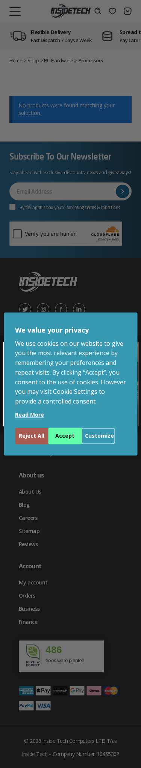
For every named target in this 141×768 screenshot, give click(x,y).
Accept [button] (64, 436)
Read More (29, 415)
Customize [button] (99, 436)
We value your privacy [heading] (52, 329)
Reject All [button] (31, 436)
